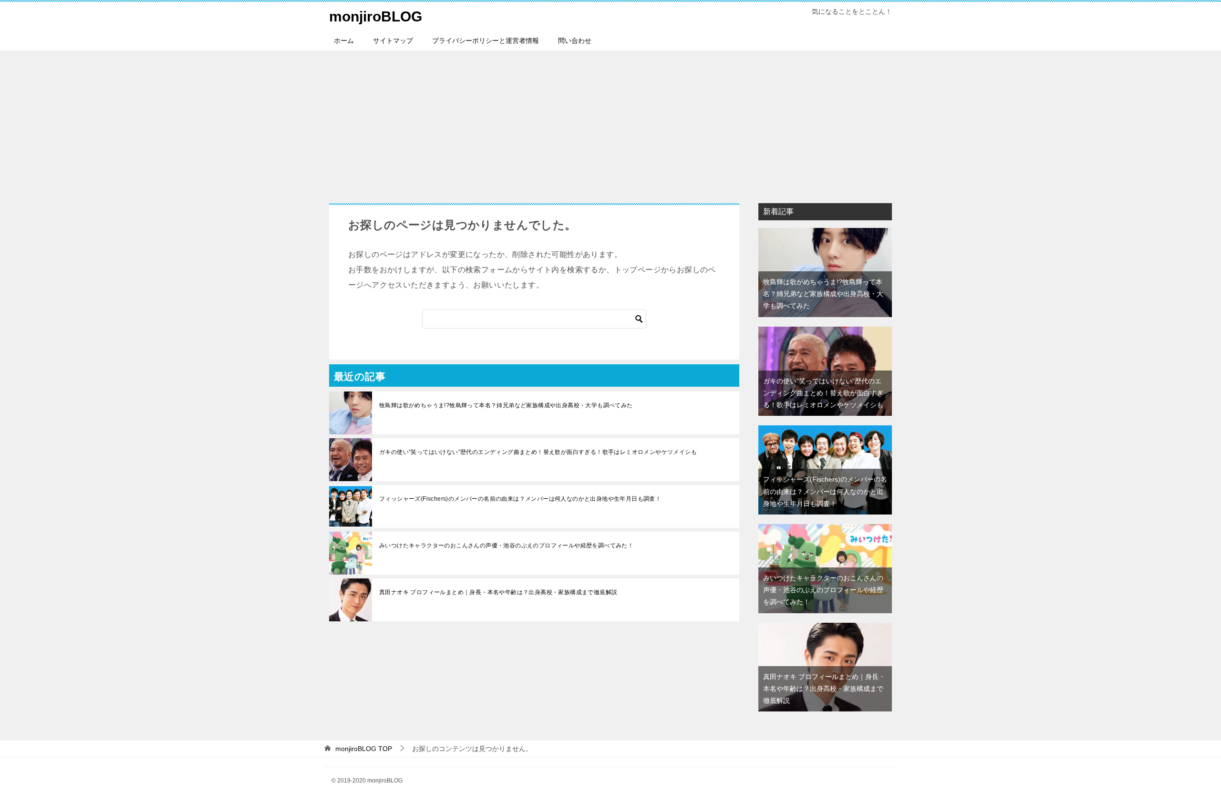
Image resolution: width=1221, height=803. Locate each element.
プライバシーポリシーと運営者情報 (485, 40)
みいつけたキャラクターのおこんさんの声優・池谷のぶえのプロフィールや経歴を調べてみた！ (506, 545)
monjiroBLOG (375, 16)
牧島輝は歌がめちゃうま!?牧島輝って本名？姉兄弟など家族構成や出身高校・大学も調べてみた (506, 405)
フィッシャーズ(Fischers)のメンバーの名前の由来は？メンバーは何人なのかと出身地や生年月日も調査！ (520, 498)
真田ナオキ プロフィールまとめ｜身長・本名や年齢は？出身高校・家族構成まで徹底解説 (498, 592)
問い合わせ (574, 40)
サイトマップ (393, 40)
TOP (363, 748)
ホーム (344, 40)
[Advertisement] (610, 122)
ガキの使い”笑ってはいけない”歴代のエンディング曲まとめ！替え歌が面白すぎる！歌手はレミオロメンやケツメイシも (538, 452)
